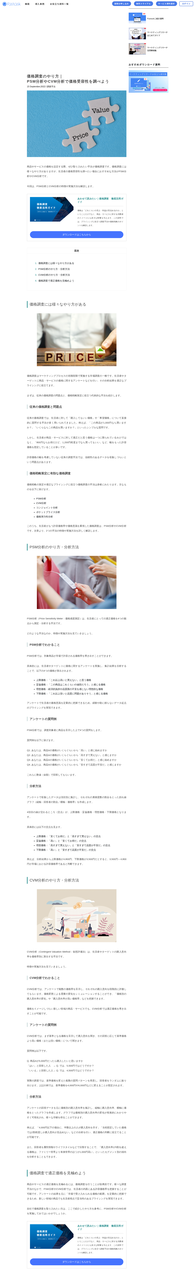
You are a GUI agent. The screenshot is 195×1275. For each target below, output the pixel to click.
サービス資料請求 (166, 3)
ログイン (186, 3)
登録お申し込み (121, 3)
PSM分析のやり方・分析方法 (52, 269)
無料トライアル (143, 3)
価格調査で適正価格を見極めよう (54, 280)
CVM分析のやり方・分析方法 (52, 275)
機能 (27, 4)
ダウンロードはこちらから (76, 234)
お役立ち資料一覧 (59, 4)
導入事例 (39, 4)
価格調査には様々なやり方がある (54, 263)
